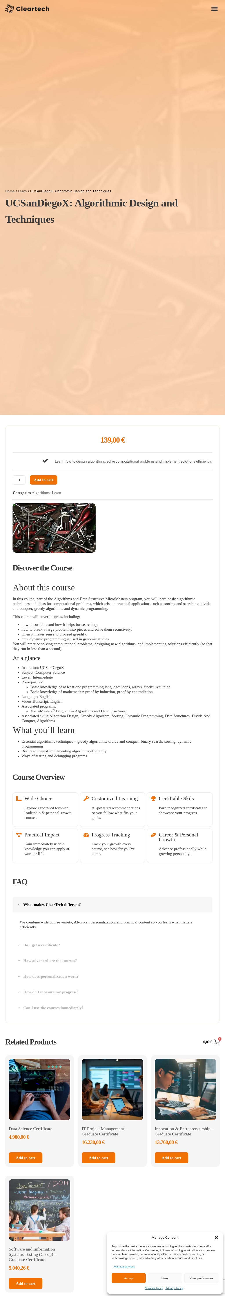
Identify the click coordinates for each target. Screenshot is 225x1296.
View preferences (201, 1278)
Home (10, 191)
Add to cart (43, 480)
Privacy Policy (174, 1288)
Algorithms (41, 493)
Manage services (124, 1266)
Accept (129, 1278)
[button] (216, 1237)
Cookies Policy (154, 1288)
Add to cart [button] (25, 1158)
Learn (22, 191)
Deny (165, 1278)
